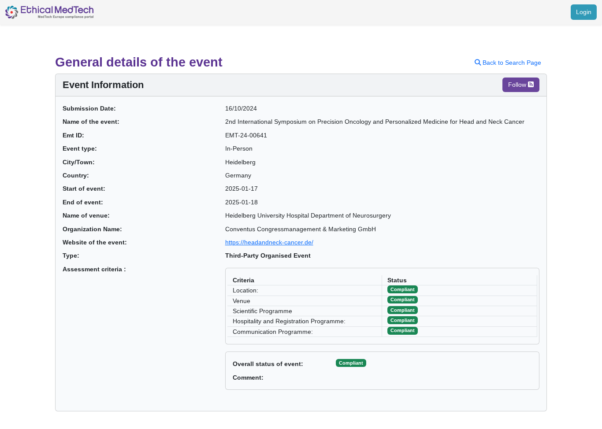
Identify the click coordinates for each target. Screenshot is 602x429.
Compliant (351, 363)
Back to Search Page (511, 62)
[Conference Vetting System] (49, 12)
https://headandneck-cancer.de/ (269, 242)
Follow (518, 84)
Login (583, 11)
